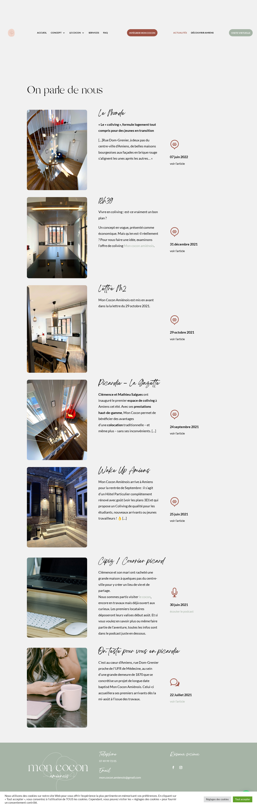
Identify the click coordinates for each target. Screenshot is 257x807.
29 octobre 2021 (182, 332)
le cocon (145, 597)
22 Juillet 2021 (181, 695)
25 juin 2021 (179, 514)
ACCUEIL (42, 32)
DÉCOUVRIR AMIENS (202, 32)
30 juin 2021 (179, 605)
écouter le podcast (182, 611)
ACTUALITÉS (180, 32)
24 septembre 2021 (184, 427)
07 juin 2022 (179, 157)
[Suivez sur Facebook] (173, 767)
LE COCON (75, 32)
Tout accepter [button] (242, 799)
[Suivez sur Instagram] (181, 767)
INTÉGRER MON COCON (142, 32)
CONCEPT (56, 32)
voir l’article (177, 701)
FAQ (105, 32)
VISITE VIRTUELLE (240, 32)
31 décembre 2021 (184, 244)
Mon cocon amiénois (139, 246)
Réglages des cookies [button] (217, 799)
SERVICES (94, 32)
